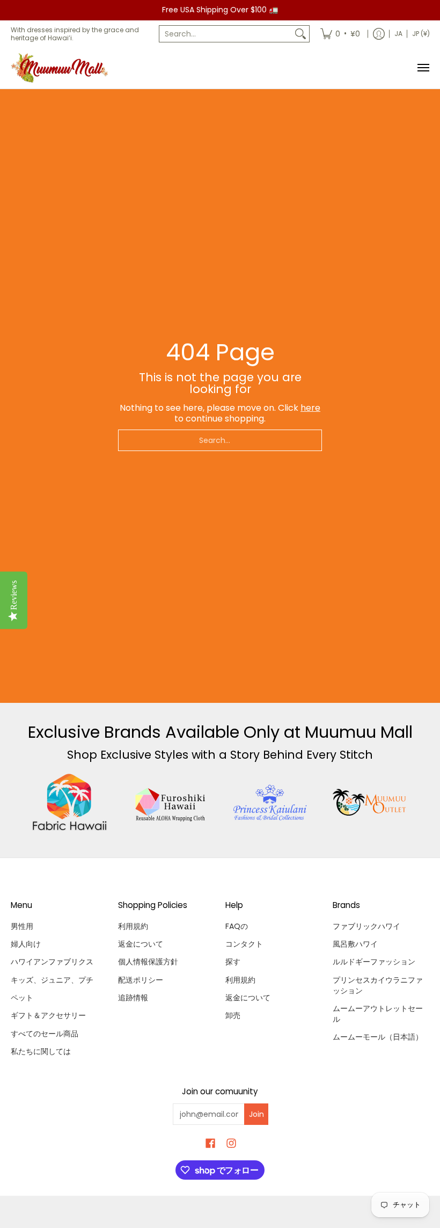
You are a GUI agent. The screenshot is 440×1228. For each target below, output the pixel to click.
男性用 (22, 926)
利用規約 (133, 926)
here (310, 408)
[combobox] (225, 34)
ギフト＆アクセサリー (48, 1015)
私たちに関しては (41, 1051)
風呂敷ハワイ (355, 944)
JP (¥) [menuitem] (421, 33)
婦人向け (26, 944)
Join (256, 1114)
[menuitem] (340, 33)
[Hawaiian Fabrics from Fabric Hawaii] (70, 802)
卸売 (232, 1015)
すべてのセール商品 (44, 1033)
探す (232, 961)
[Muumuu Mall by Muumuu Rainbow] (62, 68)
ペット (22, 997)
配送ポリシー (140, 980)
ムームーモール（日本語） (378, 1036)
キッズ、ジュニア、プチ (52, 980)
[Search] (300, 34)
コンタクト (244, 944)
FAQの (236, 926)
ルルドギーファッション (374, 961)
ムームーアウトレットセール (378, 1013)
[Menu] (422, 68)
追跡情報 (133, 997)
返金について (140, 944)
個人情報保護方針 (148, 961)
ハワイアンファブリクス (52, 961)
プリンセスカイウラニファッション (378, 985)
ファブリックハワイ (366, 926)
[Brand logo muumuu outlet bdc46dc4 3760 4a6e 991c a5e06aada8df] (370, 802)
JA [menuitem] (398, 33)
